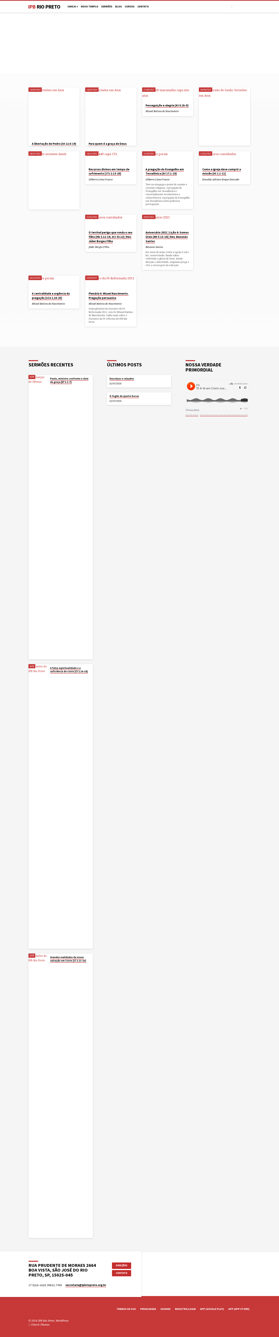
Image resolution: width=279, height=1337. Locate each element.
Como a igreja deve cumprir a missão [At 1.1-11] (221, 171)
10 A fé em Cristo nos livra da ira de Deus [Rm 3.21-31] (223, 414)
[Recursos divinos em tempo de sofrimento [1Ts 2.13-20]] (110, 157)
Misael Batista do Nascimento (162, 111)
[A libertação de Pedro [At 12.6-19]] (54, 112)
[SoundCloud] (249, 6)
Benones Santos (154, 247)
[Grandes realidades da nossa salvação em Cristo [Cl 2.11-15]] (37, 1096)
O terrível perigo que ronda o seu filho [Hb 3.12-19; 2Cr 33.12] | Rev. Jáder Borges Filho (110, 237)
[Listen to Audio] (185, 111)
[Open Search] (228, 6)
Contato (143, 6)
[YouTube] (240, 6)
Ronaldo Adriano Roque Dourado (220, 179)
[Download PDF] (71, 303)
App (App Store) (238, 1309)
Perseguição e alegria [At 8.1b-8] (167, 105)
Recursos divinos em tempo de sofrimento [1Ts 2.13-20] (109, 171)
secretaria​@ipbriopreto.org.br (85, 1285)
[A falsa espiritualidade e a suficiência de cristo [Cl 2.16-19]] (37, 806)
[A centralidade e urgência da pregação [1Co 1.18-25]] (54, 282)
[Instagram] (244, 6)
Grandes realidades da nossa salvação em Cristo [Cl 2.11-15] (68, 959)
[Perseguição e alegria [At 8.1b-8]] (167, 93)
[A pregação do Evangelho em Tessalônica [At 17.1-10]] (167, 157)
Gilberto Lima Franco (101, 179)
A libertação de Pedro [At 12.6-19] (54, 143)
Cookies (165, 1309)
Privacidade (148, 1309)
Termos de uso (126, 1309)
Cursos (130, 6)
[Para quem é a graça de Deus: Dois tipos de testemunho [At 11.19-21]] (110, 112)
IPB (44, 6)
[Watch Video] (182, 111)
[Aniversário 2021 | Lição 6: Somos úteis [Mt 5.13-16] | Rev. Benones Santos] (167, 221)
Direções (121, 1265)
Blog (118, 6)
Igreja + (73, 6)
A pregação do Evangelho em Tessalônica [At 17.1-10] (165, 171)
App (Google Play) (212, 1309)
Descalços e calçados (122, 378)
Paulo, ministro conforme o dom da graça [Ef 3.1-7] (69, 380)
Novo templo (89, 6)
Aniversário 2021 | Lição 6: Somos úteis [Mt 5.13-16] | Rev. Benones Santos (167, 237)
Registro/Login (185, 1309)
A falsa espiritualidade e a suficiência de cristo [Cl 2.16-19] (69, 669)
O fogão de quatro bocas (124, 396)
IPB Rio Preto (191, 414)
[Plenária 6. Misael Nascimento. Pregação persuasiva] (110, 282)
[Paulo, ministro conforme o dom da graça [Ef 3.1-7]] (37, 517)
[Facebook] (235, 6)
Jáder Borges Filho (99, 247)
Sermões (106, 6)
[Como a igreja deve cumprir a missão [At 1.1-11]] (224, 157)
